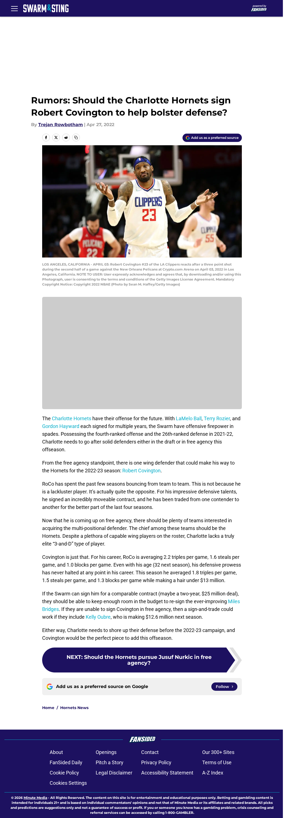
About (56, 752)
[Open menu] (14, 8)
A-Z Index (212, 773)
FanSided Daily (66, 762)
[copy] (76, 137)
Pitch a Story (109, 762)
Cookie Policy (64, 773)
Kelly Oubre (98, 617)
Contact (150, 752)
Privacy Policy (156, 762)
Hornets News (74, 707)
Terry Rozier (217, 418)
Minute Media (35, 798)
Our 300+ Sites (218, 752)
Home (48, 707)
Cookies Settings (68, 783)
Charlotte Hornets (71, 418)
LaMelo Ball (189, 418)
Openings (106, 752)
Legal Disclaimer (114, 773)
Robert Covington (141, 470)
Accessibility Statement (167, 773)
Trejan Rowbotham (60, 124)
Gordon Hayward (60, 426)
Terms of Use (217, 762)
